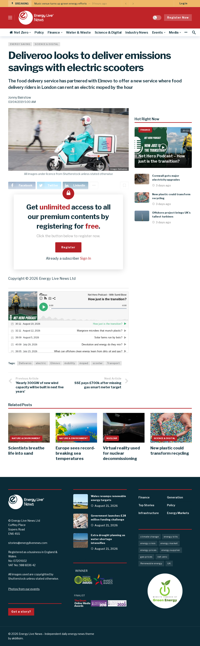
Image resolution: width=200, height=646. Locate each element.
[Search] (194, 32)
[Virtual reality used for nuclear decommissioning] (124, 428)
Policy (171, 505)
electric (41, 363)
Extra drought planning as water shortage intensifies (108, 539)
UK (169, 563)
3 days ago (163, 185)
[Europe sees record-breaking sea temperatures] (76, 428)
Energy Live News (30, 633)
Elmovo (55, 363)
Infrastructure (148, 513)
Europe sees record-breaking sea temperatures (75, 453)
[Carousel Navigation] (129, 3)
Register (68, 247)
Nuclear (111, 438)
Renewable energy (151, 563)
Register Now (178, 17)
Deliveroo (25, 363)
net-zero (162, 556)
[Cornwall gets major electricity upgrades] (142, 179)
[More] (186, 32)
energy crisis (147, 543)
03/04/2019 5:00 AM (22, 101)
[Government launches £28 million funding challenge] (80, 521)
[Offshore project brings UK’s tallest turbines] (142, 216)
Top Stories (146, 505)
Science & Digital (46, 44)
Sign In (85, 258)
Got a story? (21, 611)
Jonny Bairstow (19, 97)
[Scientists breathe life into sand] (29, 428)
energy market (169, 543)
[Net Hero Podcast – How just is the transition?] (163, 147)
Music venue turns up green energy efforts (60, 3)
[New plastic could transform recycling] (142, 197)
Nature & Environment (26, 438)
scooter (98, 363)
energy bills (171, 536)
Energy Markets (178, 513)
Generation (175, 497)
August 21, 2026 (106, 505)
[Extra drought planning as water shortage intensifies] (80, 540)
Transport (113, 363)
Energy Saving (20, 44)
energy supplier (171, 550)
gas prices (146, 556)
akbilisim (17, 638)
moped (83, 363)
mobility (69, 363)
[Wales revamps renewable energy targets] (80, 501)
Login (183, 3)
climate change (149, 536)
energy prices (148, 550)
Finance (145, 129)
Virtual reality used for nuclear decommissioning (121, 453)
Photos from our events (24, 589)
